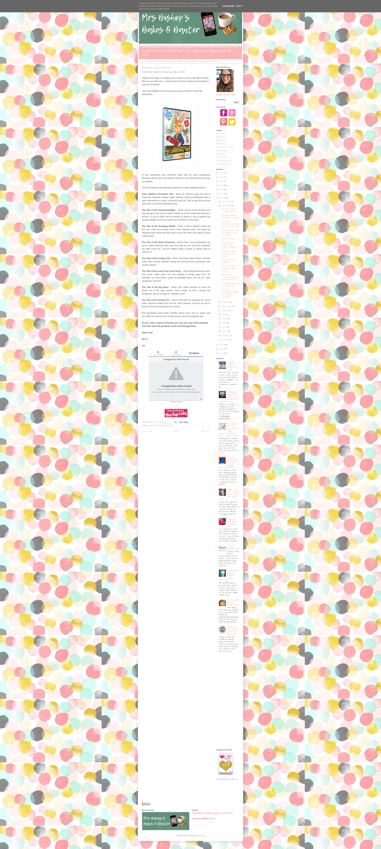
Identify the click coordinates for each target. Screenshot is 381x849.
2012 (221, 353)
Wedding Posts (225, 164)
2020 (221, 177)
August (225, 310)
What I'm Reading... (166, 61)
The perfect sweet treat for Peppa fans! (229, 254)
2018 (221, 185)
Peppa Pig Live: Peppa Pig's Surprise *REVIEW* (229, 245)
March (224, 331)
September (226, 306)
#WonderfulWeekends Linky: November (230, 284)
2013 (221, 349)
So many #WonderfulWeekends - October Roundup (230, 293)
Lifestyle (222, 133)
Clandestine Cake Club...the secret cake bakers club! (233, 631)
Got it (239, 6)
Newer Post (147, 431)
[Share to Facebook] (185, 422)
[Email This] (180, 422)
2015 (221, 198)
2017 (221, 189)
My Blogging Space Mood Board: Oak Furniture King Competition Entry (228, 397)
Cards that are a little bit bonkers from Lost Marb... (230, 233)
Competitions (152, 425)
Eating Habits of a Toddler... (228, 261)
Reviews (222, 137)
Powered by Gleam (176, 402)
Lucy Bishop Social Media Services (186, 61)
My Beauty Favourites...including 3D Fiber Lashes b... (230, 224)
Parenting (170, 425)
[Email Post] (175, 422)
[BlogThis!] (182, 422)
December (226, 201)
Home (142, 61)
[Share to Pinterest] (187, 422)
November (226, 205)
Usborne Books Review (233, 547)
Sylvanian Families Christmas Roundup (230, 216)
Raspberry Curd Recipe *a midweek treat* (232, 523)
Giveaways (204, 61)
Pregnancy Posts (226, 160)
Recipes (222, 140)
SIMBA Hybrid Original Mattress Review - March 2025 (228, 575)
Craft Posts (224, 157)
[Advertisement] (228, 669)
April (224, 327)
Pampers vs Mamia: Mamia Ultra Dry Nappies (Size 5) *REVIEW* (228, 463)
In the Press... (215, 61)
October (225, 302)
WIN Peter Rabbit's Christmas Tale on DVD (229, 269)
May (224, 323)
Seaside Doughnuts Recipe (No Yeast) (232, 366)
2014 (221, 344)
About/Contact (151, 61)
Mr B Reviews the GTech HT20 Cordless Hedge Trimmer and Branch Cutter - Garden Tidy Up (229, 429)
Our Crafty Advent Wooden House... (228, 210)
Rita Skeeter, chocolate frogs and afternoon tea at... (230, 277)
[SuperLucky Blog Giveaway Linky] (176, 413)
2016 (221, 193)
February (226, 335)
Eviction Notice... (227, 239)
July (224, 314)
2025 (221, 173)
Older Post (205, 431)
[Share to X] (184, 422)
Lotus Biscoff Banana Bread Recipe (233, 602)
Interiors (222, 153)
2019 (221, 181)
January (225, 339)
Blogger (202, 835)
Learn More (228, 6)
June (224, 318)
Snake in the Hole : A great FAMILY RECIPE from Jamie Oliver (229, 494)
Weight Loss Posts (226, 147)
